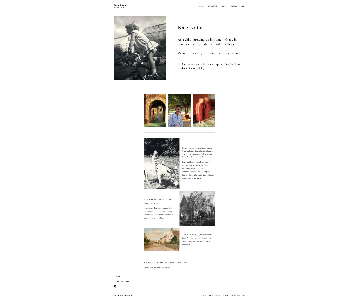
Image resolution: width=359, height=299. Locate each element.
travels (189, 148)
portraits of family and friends (161, 211)
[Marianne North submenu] (220, 295)
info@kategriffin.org (121, 281)
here (185, 262)
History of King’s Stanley (198, 238)
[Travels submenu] (228, 295)
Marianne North (193, 172)
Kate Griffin (120, 5)
